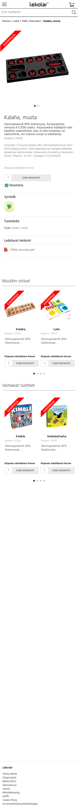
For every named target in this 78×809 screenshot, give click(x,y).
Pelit (24, 21)
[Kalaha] (21, 309)
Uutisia (6, 789)
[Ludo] (57, 309)
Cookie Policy (9, 800)
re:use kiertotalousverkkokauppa (20, 804)
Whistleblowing (11, 793)
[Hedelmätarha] (57, 416)
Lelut (16, 21)
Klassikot (35, 21)
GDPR (5, 796)
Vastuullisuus (9, 785)
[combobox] (39, 12)
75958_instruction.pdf (22, 250)
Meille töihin (9, 781)
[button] (35, 106)
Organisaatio (9, 778)
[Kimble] (21, 416)
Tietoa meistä (9, 774)
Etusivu (6, 21)
